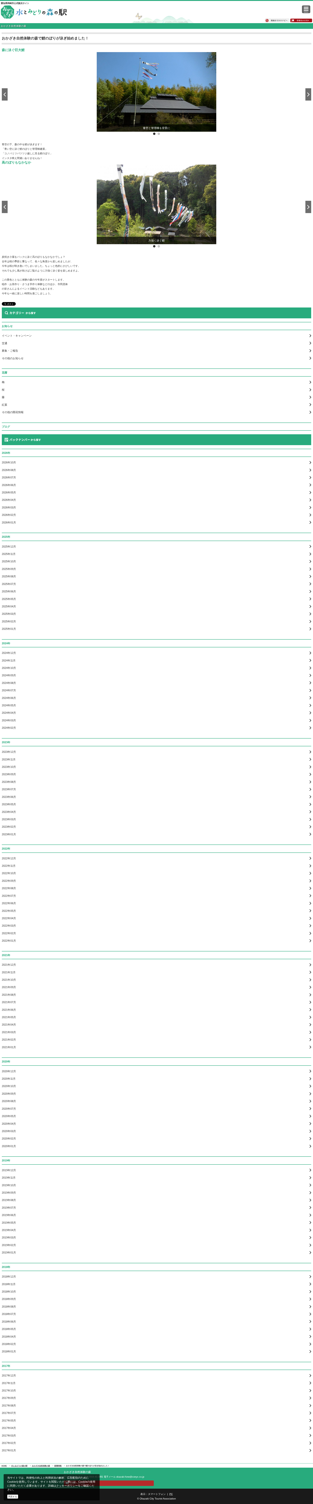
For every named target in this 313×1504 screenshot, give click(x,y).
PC (171, 1494)
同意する (12, 1496)
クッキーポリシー (67, 1485)
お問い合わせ (77, 1483)
